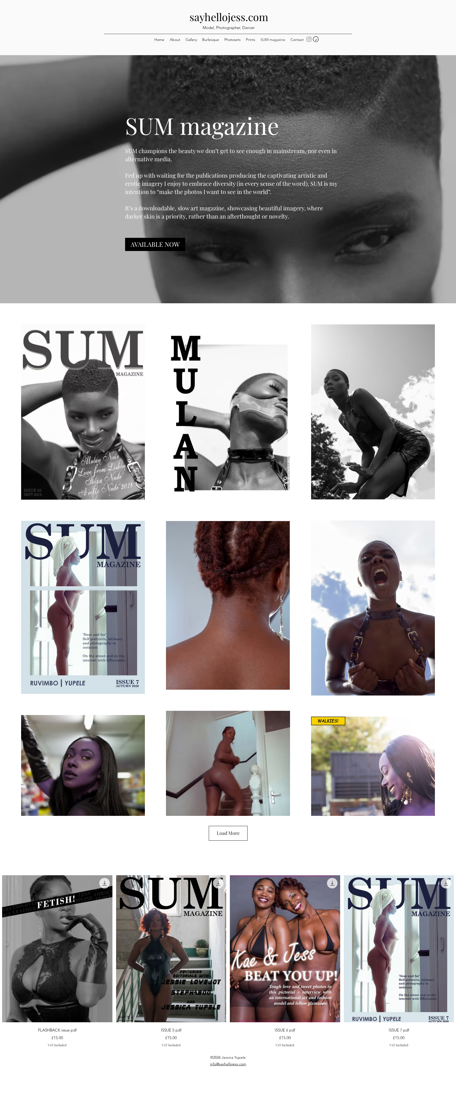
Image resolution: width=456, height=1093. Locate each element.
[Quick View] (57, 948)
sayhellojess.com (228, 17)
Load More (228, 833)
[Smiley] (315, 39)
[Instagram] (309, 39)
